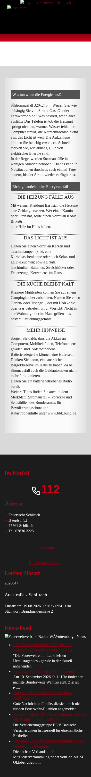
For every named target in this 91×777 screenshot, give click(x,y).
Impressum (45, 547)
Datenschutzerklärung (45, 563)
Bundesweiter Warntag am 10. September (45, 671)
